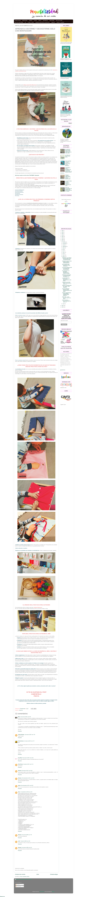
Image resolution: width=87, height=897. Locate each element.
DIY (25, 22)
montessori (21, 710)
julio (63, 249)
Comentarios (18, 886)
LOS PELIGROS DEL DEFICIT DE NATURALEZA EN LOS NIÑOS (66, 279)
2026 (63, 230)
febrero (63, 256)
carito (19, 841)
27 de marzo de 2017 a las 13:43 (27, 757)
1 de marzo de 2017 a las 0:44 (25, 716)
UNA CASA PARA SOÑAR (19, 22)
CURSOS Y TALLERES (60, 22)
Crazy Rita (20, 757)
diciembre (64, 242)
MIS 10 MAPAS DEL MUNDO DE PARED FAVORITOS (66, 265)
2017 (63, 240)
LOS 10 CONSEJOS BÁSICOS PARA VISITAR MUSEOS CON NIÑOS (67, 290)
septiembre (64, 246)
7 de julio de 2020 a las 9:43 (25, 841)
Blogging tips (2, 896)
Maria (19, 716)
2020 (63, 236)
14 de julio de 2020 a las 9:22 (27, 847)
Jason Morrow (41, 891)
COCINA (35, 20)
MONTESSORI (24, 20)
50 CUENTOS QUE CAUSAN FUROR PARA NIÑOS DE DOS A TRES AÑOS (68, 151)
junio (63, 250)
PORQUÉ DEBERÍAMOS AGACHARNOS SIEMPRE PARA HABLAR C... (66, 294)
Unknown (19, 770)
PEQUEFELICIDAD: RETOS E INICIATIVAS (43, 22)
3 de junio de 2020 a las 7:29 (27, 834)
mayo (63, 252)
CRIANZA (30, 20)
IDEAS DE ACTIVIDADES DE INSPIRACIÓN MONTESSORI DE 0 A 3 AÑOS (68, 189)
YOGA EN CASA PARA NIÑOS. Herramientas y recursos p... (66, 283)
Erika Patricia (20, 764)
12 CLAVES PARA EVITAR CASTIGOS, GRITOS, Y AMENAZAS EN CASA (68, 183)
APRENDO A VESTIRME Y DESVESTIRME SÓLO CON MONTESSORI (67, 258)
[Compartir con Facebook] (34, 708)
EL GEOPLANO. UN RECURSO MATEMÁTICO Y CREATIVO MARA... (66, 272)
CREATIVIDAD (51, 20)
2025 (63, 232)
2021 (63, 235)
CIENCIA (39, 20)
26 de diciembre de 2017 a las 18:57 (27, 785)
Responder (20, 731)
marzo (63, 255)
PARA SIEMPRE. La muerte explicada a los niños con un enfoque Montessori (68, 163)
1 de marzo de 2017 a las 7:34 (30, 734)
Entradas (18, 884)
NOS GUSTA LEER (59, 20)
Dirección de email (64, 320)
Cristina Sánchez (21, 734)
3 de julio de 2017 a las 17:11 (28, 764)
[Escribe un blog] (32, 708)
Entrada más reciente (20, 874)
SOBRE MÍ (53, 22)
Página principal (18, 20)
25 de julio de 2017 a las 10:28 (27, 770)
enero (63, 303)
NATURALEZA (45, 20)
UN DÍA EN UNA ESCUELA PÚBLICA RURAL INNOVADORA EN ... (67, 262)
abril (63, 253)
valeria (19, 785)
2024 (63, 233)
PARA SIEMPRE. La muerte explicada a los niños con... (66, 301)
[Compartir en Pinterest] (35, 708)
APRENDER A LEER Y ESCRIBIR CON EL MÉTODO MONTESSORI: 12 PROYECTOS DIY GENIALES (66, 170)
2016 (63, 305)
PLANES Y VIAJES (31, 22)
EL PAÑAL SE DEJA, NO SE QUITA (67, 156)
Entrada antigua (54, 874)
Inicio (37, 874)
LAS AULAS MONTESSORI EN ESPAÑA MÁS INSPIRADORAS (67, 268)
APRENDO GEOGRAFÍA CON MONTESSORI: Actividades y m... (66, 276)
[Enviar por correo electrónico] (31, 708)
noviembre (64, 243)
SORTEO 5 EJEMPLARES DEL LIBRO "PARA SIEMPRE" (67, 286)
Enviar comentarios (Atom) (24, 876)
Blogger (53, 891)
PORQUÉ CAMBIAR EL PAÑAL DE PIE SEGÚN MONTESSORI (68, 177)
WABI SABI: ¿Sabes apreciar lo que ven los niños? (66, 298)
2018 (63, 239)
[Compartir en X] (33, 708)
